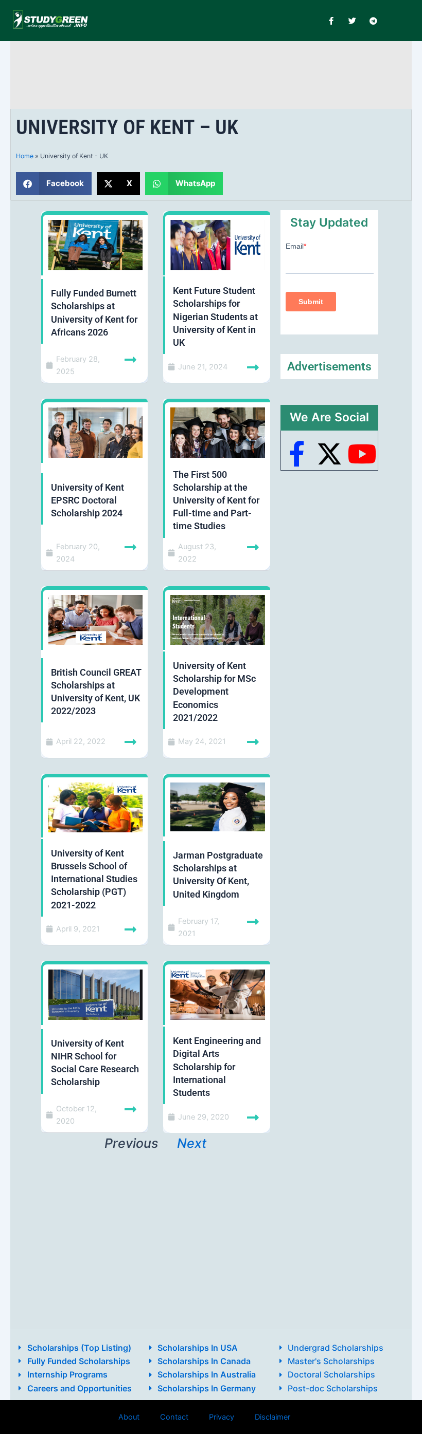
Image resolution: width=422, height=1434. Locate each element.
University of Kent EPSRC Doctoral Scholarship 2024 (87, 500)
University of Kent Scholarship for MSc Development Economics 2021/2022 (214, 691)
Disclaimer (272, 1417)
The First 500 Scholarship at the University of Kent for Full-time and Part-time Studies (216, 500)
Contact (174, 1417)
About (128, 1417)
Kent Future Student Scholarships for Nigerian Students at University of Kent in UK (215, 316)
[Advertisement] (211, 73)
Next (191, 1143)
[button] (54, 183)
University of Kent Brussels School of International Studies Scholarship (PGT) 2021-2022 (94, 879)
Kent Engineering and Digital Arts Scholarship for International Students (217, 1066)
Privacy (221, 1417)
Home (24, 156)
